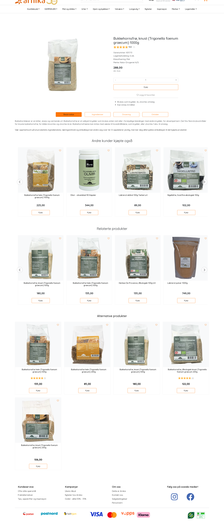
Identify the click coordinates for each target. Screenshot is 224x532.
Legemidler (190, 9)
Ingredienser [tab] (97, 114)
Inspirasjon (162, 9)
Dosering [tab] (126, 114)
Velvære (118, 9)
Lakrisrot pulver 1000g (177, 283)
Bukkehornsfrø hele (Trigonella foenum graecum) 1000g (42, 196)
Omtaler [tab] (155, 114)
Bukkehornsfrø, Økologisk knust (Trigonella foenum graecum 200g (187, 370)
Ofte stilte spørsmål (27, 491)
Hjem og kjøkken (100, 9)
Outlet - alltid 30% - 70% (75, 499)
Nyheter (148, 9)
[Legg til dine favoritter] (60, 150)
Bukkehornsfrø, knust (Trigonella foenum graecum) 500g (42, 284)
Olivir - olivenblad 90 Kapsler (83, 195)
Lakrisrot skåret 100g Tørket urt (133, 195)
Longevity (133, 9)
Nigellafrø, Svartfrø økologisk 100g (183, 195)
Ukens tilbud (70, 491)
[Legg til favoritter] (57, 325)
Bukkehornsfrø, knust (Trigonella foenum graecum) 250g (39, 446)
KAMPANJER (50, 9)
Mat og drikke (68, 9)
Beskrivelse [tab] (69, 114)
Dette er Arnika (119, 491)
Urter (84, 9)
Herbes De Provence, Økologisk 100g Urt (137, 283)
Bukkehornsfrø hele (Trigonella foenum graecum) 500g (90, 284)
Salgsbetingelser (119, 499)
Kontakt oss (117, 495)
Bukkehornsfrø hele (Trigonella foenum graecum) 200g (88, 370)
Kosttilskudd (32, 9)
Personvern (117, 503)
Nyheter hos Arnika (73, 495)
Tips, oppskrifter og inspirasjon (32, 499)
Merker (175, 9)
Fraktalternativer (25, 495)
